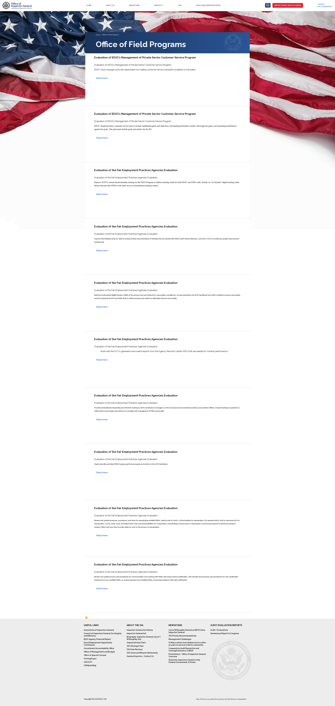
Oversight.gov (90, 659)
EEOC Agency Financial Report (97, 639)
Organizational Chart (136, 643)
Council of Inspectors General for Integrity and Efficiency (103, 634)
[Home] (17, 3)
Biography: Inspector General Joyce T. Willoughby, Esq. (144, 638)
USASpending (90, 665)
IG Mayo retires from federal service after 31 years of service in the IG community (187, 644)
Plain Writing (200, 699)
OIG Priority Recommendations (182, 636)
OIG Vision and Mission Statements (142, 653)
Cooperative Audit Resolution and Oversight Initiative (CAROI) (184, 649)
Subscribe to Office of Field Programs (86, 618)
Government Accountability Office (99, 648)
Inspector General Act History (140, 630)
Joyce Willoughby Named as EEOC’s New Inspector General (187, 631)
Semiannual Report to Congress (224, 633)
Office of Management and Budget (99, 652)
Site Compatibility (324, 6)
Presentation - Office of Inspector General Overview (187, 655)
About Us (110, 5)
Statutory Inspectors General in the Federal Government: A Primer (184, 661)
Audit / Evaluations (219, 630)
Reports (158, 5)
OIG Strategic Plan (135, 646)
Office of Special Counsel (95, 655)
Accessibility (210, 699)
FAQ (180, 5)
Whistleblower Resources (208, 5)
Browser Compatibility (238, 699)
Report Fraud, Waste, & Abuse (288, 5)
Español (321, 4)
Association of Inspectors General (99, 630)
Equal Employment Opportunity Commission (98, 644)
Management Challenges (180, 639)
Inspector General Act (136, 633)
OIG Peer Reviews (135, 649)
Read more (102, 78)
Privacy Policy (219, 699)
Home (89, 5)
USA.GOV (88, 662)
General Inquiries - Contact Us (140, 656)
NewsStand (134, 5)
